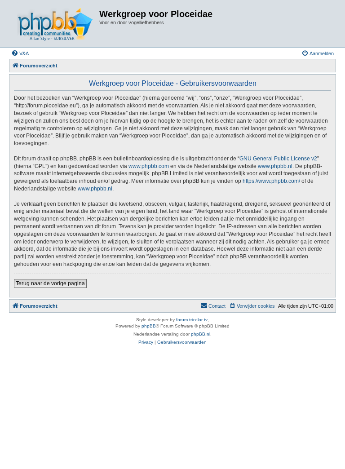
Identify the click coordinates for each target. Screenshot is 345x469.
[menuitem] (20, 53)
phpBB (149, 325)
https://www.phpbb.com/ (271, 181)
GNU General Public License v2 (278, 158)
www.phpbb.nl (275, 166)
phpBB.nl (200, 334)
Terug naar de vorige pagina (50, 283)
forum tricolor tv (192, 319)
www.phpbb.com (148, 166)
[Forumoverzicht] (55, 23)
